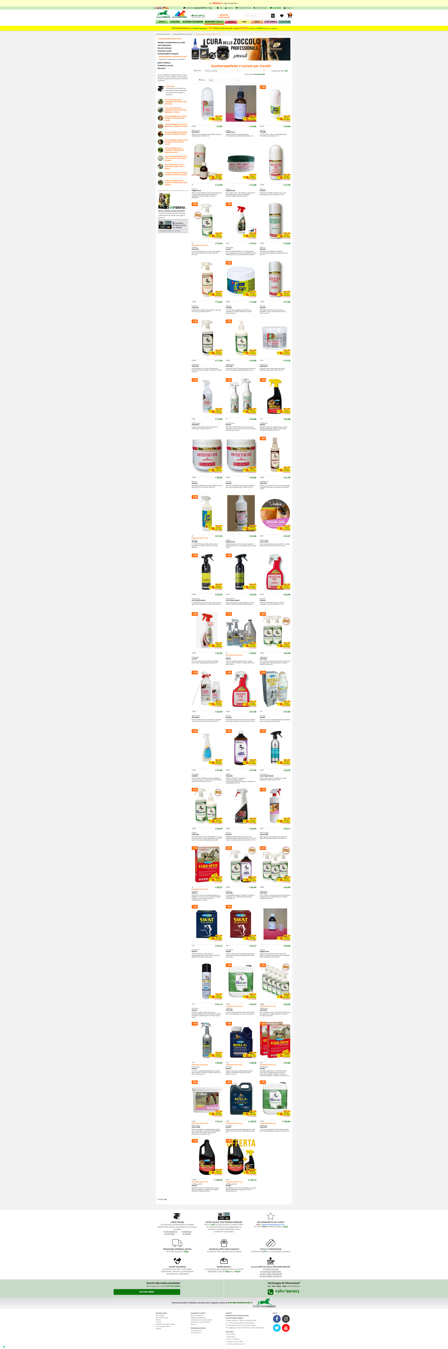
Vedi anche (255, 74)
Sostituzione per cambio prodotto (201, 1320)
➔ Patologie (186, 1231)
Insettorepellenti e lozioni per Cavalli (173, 56)
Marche (230, 8)
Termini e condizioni (233, 1339)
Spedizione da (199, 8)
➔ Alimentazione (170, 1231)
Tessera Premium (245, 8)
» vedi (285, 1226)
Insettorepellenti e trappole (168, 54)
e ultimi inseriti (224, 16)
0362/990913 (199, 15)
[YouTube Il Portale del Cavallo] (285, 1327)
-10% (210, 28)
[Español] (167, 7)
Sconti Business (261, 8)
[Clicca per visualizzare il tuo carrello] (289, 17)
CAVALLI (162, 22)
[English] (158, 7)
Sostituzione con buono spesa (200, 1322)
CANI (244, 22)
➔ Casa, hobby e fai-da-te (271, 1276)
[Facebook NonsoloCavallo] (276, 1318)
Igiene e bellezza (164, 63)
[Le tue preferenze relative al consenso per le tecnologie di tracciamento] (4, 1347)
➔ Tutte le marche (270, 1269)
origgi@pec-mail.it (235, 1328)
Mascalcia (161, 68)
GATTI (257, 22)
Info (220, 8)
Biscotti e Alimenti (165, 48)
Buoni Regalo (160, 1315)
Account (158, 1322)
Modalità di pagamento (198, 1318)
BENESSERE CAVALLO (214, 22)
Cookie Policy (231, 1337)
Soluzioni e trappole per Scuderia (172, 59)
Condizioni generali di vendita (165, 1324)
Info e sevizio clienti (162, 1318)
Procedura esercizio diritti (235, 1341)
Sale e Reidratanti (164, 45)
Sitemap (158, 1328)
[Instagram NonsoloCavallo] (285, 1318)
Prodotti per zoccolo (165, 65)
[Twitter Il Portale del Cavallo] (276, 1327)
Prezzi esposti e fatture (163, 1326)
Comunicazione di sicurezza (236, 1344)
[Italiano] (155, 7)
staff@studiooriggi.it (257, 1328)
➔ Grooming (169, 1234)
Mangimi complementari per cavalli (171, 42)
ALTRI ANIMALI (271, 22)
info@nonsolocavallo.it (249, 1325)
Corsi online (276, 8)
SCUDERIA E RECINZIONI (193, 22)
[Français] (161, 7)
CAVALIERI (175, 22)
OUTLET (231, 22)
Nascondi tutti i (280, 71)
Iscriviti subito (147, 1292)
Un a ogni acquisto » (224, 3)
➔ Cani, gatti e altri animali (271, 1274)
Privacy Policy (231, 1334)
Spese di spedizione (197, 1315)
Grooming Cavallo (164, 51)
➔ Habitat (187, 1234)
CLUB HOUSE (284, 22)
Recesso (193, 1324)
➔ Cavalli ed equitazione (270, 1271)
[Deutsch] (164, 7)
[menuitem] (162, 22)
